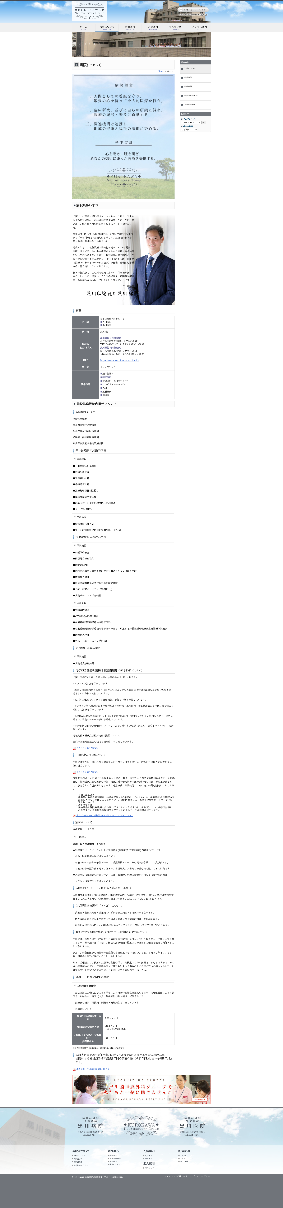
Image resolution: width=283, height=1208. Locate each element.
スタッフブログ (187, 1159)
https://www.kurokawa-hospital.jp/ (119, 360)
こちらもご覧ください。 (87, 748)
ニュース (184, 1156)
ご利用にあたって (184, 1176)
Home (160, 71)
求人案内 (176, 28)
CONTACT (193, 9)
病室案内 (148, 1159)
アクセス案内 (199, 28)
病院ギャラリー (191, 95)
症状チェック (115, 1164)
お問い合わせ (190, 105)
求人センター (150, 1168)
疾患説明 (113, 1161)
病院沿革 (188, 77)
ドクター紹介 (115, 1159)
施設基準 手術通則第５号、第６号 (92, 1069)
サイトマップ (170, 1176)
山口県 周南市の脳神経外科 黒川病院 (89, 11)
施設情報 (188, 86)
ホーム (83, 28)
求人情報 (184, 1161)
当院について (107, 28)
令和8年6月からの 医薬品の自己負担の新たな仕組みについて (104, 815)
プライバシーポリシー (202, 1176)
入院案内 (153, 28)
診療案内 (130, 28)
